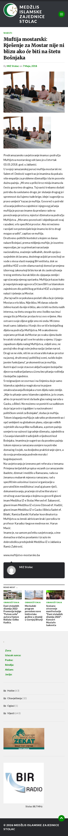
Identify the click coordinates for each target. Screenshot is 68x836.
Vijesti (7, 33)
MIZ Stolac (13, 66)
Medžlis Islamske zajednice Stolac (32, 14)
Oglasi (10, 705)
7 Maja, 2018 (30, 66)
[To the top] (61, 818)
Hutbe (10, 690)
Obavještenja (14, 698)
